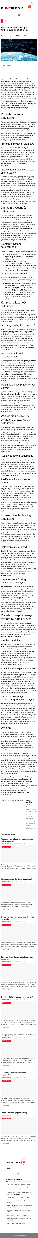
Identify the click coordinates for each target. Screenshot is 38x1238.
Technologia (6, 847)
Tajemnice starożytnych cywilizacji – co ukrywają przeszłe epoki (19, 1193)
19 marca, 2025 (18, 843)
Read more (6, 872)
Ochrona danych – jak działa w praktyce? (16, 879)
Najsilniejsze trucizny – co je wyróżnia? (18, 1215)
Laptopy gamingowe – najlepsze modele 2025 (18, 1035)
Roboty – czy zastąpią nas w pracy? (14, 1113)
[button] (19, 14)
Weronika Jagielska (6, 843)
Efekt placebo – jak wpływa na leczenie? (19, 1197)
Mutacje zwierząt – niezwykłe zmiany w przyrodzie (19, 1219)
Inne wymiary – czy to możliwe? (16, 1223)
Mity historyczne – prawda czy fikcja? (15, 21)
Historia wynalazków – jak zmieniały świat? (17, 1188)
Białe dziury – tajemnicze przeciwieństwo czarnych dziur (19, 1206)
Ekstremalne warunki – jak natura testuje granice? (19, 1201)
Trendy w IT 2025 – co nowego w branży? (17, 997)
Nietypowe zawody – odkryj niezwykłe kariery (18, 1210)
